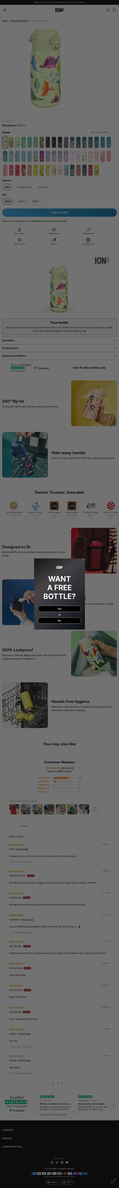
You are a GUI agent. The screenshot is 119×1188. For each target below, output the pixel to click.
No (59, 620)
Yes (59, 608)
